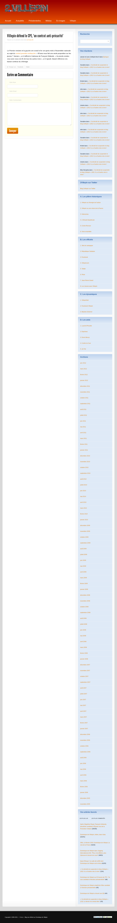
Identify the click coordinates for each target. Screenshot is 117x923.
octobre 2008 (84, 607)
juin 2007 (83, 699)
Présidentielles (35, 21)
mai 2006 (83, 769)
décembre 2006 (85, 734)
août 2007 (83, 688)
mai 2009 (83, 566)
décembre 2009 (85, 525)
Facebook (20, 67)
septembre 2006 (85, 752)
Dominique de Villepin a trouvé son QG (92, 893)
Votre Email (12, 91)
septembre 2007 (85, 682)
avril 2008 (83, 641)
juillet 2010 (83, 485)
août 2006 (83, 757)
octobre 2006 (84, 746)
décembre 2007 (85, 665)
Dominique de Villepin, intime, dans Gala (93, 834)
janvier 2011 (84, 450)
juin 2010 (83, 490)
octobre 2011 (84, 398)
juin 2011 (83, 421)
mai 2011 (83, 427)
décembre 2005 (85, 798)
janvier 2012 (84, 380)
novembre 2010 (85, 461)
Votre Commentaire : (15, 100)
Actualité (30, 40)
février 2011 (84, 444)
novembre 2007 (85, 670)
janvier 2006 (84, 792)
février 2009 (84, 583)
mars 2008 (83, 647)
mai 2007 (83, 705)
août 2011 (83, 409)
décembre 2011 (85, 386)
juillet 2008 (83, 624)
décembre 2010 (85, 456)
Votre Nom (12, 82)
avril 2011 (83, 432)
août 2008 (83, 618)
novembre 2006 (85, 740)
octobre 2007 (84, 676)
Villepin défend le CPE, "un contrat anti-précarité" (35, 35)
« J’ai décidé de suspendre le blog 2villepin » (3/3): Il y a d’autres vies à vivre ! (95, 172)
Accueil (8, 21)
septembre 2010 (85, 473)
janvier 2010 (84, 520)
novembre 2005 (85, 804)
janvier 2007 (84, 728)
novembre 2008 (85, 601)
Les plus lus (84, 818)
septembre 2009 (85, 543)
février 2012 (84, 374)
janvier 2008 (84, 659)
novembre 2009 (85, 531)
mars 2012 (83, 369)
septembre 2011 (85, 403)
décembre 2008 (85, 595)
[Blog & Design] (107, 917)
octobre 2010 (84, 467)
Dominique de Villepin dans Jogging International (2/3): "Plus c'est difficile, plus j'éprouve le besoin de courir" (93, 853)
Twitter (28, 67)
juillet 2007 (83, 694)
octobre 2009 (84, 537)
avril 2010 (83, 502)
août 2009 (83, 549)
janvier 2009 (84, 589)
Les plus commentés (98, 818)
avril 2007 (83, 711)
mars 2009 (83, 578)
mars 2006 (83, 781)
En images (60, 21)
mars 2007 (83, 717)
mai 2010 (83, 496)
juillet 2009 (83, 554)
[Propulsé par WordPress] (98, 917)
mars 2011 (83, 438)
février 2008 (84, 653)
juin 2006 (83, 763)
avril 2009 (83, 572)
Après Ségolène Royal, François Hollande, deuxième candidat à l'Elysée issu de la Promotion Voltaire (93, 826)
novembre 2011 (85, 392)
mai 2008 (83, 636)
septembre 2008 (85, 612)
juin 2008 (83, 630)
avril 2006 (83, 775)
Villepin (73, 21)
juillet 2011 (83, 415)
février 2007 (84, 723)
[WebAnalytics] (89, 917)
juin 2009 (83, 560)
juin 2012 (83, 363)
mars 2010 (83, 508)
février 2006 (84, 786)
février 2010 (84, 514)
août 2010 (83, 479)
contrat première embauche (26, 53)
